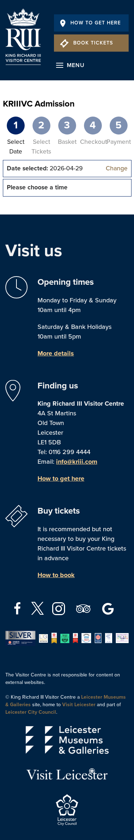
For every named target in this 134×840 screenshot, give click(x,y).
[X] (37, 608)
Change (117, 168)
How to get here (61, 478)
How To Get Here (95, 23)
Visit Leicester (78, 705)
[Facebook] (18, 608)
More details (56, 353)
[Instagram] (59, 608)
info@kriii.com (76, 462)
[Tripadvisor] (84, 608)
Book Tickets (93, 43)
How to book (56, 575)
